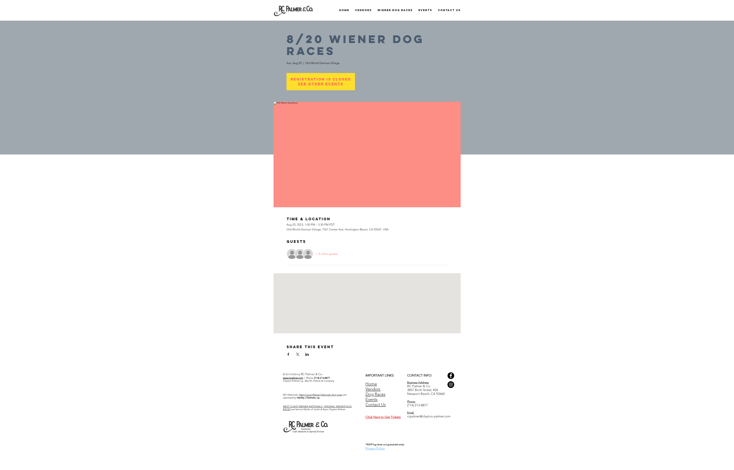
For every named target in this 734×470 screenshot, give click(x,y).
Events (371, 399)
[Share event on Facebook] (288, 354)
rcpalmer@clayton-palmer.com (428, 416)
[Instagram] (450, 384)
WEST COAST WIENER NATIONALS (302, 406)
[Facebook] (450, 375)
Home (371, 383)
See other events (320, 84)
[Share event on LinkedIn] (307, 354)
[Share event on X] (298, 354)
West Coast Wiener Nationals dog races (321, 394)
